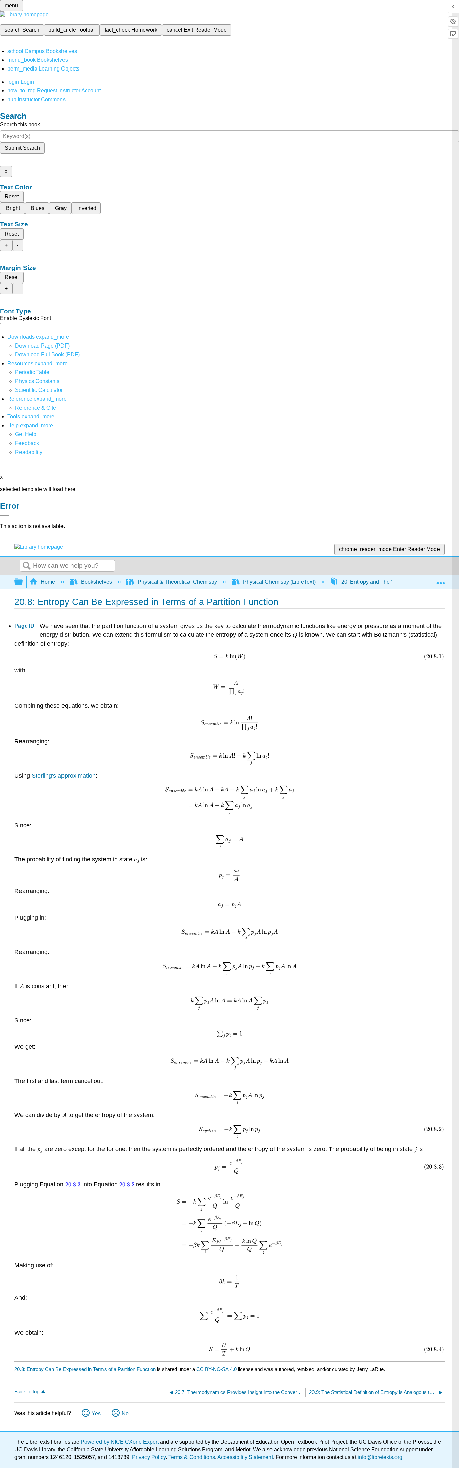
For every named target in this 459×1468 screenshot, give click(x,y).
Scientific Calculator (39, 390)
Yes (96, 1413)
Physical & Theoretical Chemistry (177, 582)
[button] (27, 443)
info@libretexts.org (379, 1457)
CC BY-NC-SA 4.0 (216, 1369)
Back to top (26, 1391)
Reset (12, 196)
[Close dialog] (4, 515)
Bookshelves (96, 582)
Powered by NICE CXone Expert (120, 1442)
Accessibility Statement (245, 1457)
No (125, 1413)
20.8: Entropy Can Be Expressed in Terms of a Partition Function (85, 1369)
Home (47, 582)
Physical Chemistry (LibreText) (279, 582)
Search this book (20, 124)
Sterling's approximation (64, 775)
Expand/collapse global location (440, 580)
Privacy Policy (149, 1457)
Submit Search (22, 148)
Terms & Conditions (191, 1457)
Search (26, 566)
